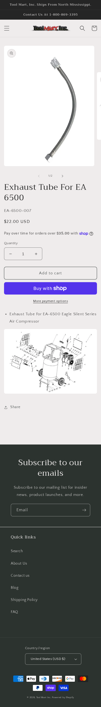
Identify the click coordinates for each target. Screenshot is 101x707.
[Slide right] (62, 176)
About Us (19, 563)
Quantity (11, 243)
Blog (14, 588)
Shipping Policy (24, 600)
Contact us (20, 575)
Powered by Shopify (63, 697)
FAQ (14, 612)
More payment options (50, 301)
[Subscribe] (84, 510)
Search (17, 551)
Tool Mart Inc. (43, 697)
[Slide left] (39, 176)
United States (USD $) (48, 659)
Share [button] (15, 407)
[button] (7, 28)
